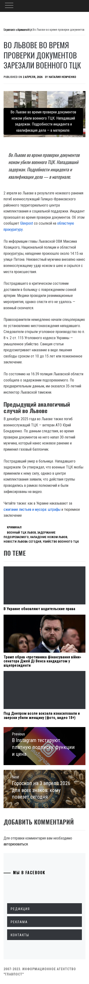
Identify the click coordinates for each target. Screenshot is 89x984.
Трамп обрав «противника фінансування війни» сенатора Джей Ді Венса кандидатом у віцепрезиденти (42, 661)
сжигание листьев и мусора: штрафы (32, 509)
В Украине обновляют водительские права (39, 609)
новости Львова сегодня (22, 541)
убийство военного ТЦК (61, 541)
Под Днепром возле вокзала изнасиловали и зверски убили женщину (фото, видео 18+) (42, 715)
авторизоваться (16, 844)
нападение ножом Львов (48, 537)
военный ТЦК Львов (21, 532)
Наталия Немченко (62, 77)
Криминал (14, 527)
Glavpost (26, 223)
